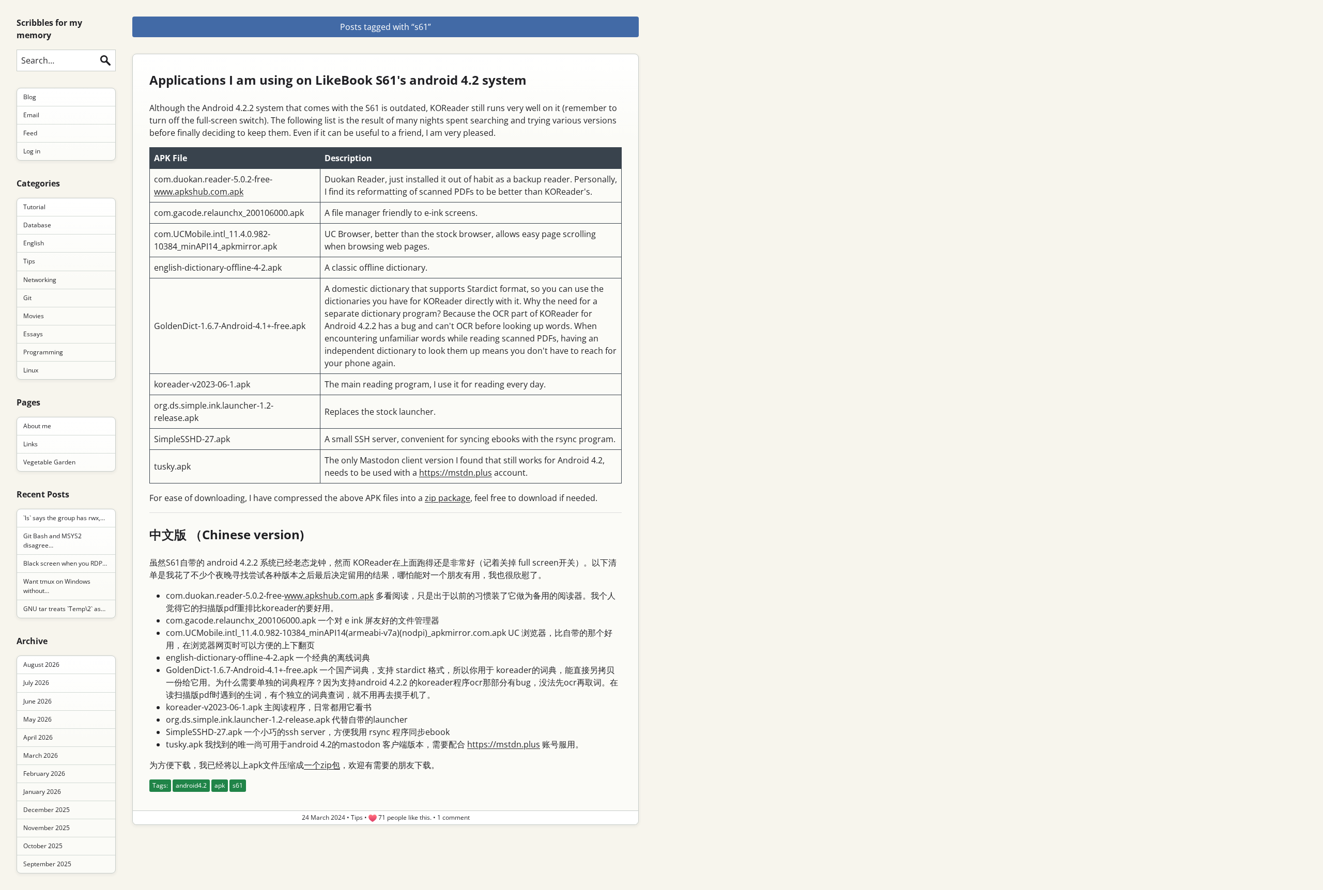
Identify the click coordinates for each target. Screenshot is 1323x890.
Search (105, 60)
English (33, 243)
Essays (33, 334)
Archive (32, 641)
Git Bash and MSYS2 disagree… (52, 541)
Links (30, 444)
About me (37, 425)
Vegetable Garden (49, 462)
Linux (30, 370)
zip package (447, 498)
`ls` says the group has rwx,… (64, 517)
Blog (29, 96)
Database (37, 225)
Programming (43, 352)
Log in (31, 151)
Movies (33, 315)
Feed (30, 133)
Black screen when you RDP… (65, 563)
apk (219, 785)
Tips (29, 261)
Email (31, 115)
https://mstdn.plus (455, 472)
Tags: (160, 785)
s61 (238, 785)
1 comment (453, 817)
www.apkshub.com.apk (198, 191)
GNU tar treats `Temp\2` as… (64, 608)
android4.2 (191, 785)
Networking (39, 279)
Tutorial (34, 206)
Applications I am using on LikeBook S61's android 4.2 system (338, 79)
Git (27, 297)
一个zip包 (322, 765)
